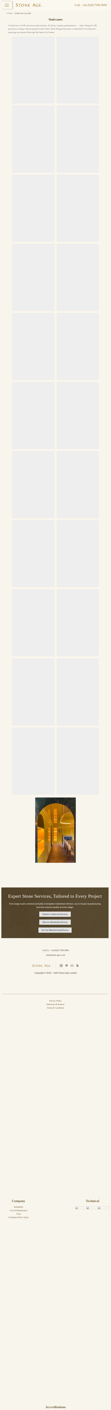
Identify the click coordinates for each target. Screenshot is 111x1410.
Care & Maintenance (18, 1210)
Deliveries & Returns (55, 1004)
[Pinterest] (66, 965)
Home (9, 13)
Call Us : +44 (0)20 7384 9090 (55, 950)
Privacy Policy (55, 1001)
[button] (55, 914)
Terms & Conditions (55, 1008)
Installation (18, 1207)
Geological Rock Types (18, 1217)
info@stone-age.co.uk (55, 955)
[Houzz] (77, 965)
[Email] (72, 965)
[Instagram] (61, 965)
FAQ (18, 1214)
